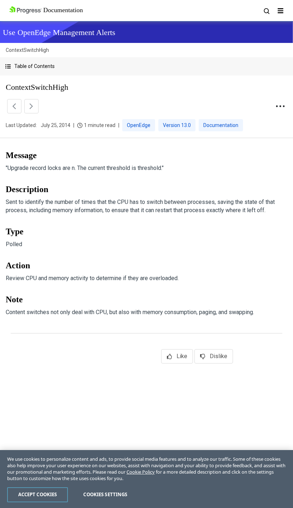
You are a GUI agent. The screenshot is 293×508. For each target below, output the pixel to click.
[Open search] (266, 10)
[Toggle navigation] (280, 10)
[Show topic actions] (280, 106)
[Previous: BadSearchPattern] (14, 106)
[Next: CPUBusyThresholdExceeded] (31, 106)
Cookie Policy (140, 472)
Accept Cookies (37, 494)
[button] (146, 66)
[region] (146, 479)
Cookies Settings (105, 494)
